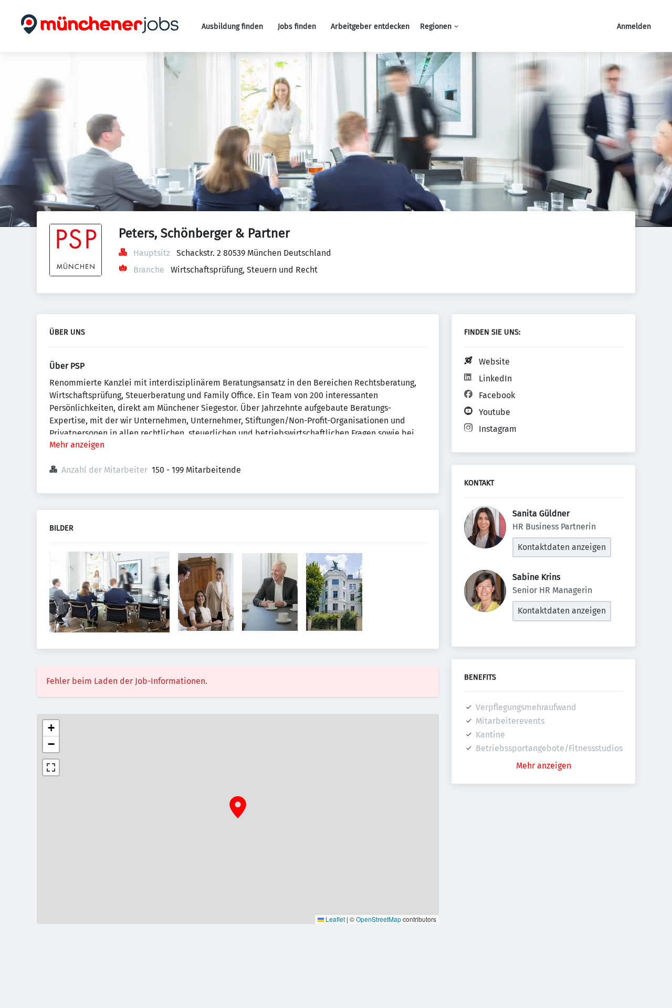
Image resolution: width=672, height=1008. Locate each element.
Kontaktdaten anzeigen (562, 547)
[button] (237, 807)
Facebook (497, 395)
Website (494, 362)
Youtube (494, 412)
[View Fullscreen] (51, 767)
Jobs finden (297, 26)
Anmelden (634, 26)
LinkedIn (495, 378)
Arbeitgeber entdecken (370, 26)
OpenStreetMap (378, 919)
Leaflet (334, 919)
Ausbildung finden (232, 26)
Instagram (498, 429)
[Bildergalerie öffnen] (109, 593)
